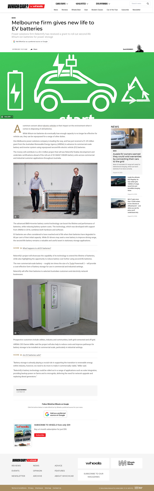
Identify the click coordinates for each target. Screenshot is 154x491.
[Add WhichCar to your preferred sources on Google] (55, 414)
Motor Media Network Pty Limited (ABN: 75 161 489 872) (117, 488)
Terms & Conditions (19, 488)
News (56, 10)
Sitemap (48, 488)
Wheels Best (76, 10)
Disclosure (39, 488)
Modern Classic (97, 10)
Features (60, 471)
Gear (86, 10)
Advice (58, 466)
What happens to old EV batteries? (37, 248)
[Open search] (148, 3)
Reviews (65, 10)
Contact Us (57, 488)
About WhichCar (64, 476)
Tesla (72, 263)
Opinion (37, 471)
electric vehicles (49, 126)
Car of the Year (112, 10)
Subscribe (125, 10)
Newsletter (136, 10)
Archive (37, 476)
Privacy (31, 488)
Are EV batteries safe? (32, 355)
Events (15, 471)
